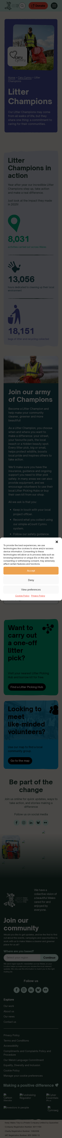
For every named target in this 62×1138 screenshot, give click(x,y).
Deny (31, 580)
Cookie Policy (22, 595)
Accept (31, 570)
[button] (57, 542)
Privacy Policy (38, 595)
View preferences (31, 589)
